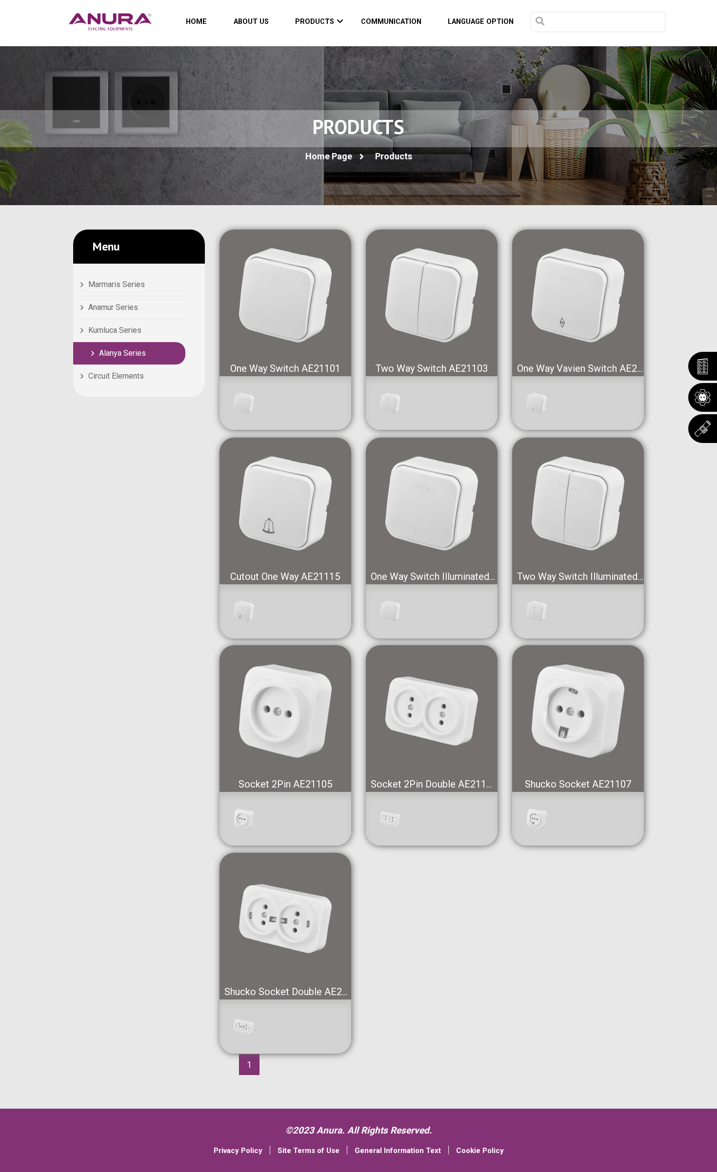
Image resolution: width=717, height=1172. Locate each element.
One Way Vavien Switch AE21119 (587, 368)
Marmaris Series (116, 284)
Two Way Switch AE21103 (432, 368)
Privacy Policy (238, 1150)
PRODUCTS (314, 22)
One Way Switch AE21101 (285, 368)
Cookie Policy (480, 1150)
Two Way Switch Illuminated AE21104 (598, 576)
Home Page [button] (328, 156)
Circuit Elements (116, 376)
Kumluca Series (114, 330)
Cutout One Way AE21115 (285, 576)
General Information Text (398, 1150)
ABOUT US (251, 22)
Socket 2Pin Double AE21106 (434, 784)
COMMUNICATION (391, 22)
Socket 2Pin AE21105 (285, 784)
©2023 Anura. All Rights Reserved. (358, 1130)
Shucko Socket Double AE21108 (293, 992)
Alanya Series (122, 353)
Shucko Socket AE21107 (578, 784)
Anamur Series (113, 307)
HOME (196, 22)
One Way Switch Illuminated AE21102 (451, 576)
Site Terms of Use (308, 1150)
